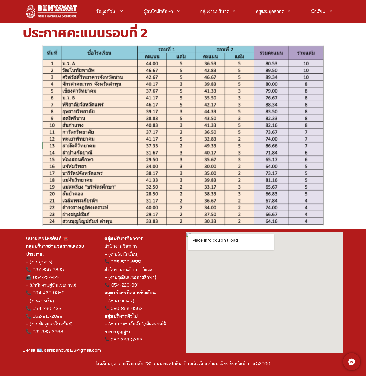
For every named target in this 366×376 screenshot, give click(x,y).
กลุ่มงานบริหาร (214, 11)
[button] (110, 11)
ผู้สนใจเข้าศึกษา (158, 11)
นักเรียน (318, 11)
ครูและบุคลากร (270, 11)
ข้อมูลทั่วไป (106, 11)
